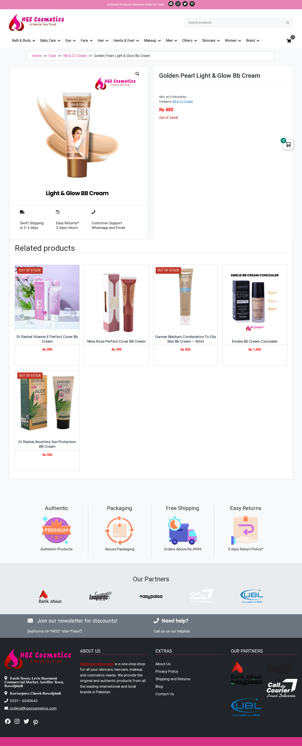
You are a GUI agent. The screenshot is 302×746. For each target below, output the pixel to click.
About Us (163, 664)
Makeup (150, 40)
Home (37, 56)
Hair (101, 40)
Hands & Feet (123, 40)
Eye (68, 40)
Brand (250, 40)
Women (231, 40)
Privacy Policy (166, 671)
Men (169, 40)
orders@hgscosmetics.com (33, 708)
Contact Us (164, 694)
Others (187, 40)
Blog (159, 686)
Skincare (208, 40)
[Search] (287, 22)
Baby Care (48, 40)
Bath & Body (21, 40)
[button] (137, 74)
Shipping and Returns (172, 679)
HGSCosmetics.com (97, 664)
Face (84, 40)
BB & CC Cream (75, 56)
